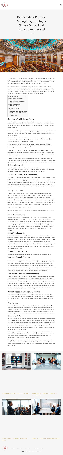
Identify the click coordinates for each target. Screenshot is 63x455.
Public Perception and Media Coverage (17, 112)
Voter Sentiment (14, 114)
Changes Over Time (15, 102)
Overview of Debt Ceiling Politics (16, 98)
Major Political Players (15, 105)
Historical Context (13, 100)
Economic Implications (14, 108)
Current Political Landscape (15, 104)
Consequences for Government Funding (19, 111)
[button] (61, 5)
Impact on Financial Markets (16, 109)
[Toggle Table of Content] (25, 97)
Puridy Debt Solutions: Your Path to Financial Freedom (45, 438)
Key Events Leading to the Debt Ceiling (18, 101)
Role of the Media (14, 115)
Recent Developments (15, 107)
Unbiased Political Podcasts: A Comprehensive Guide (15, 393)
